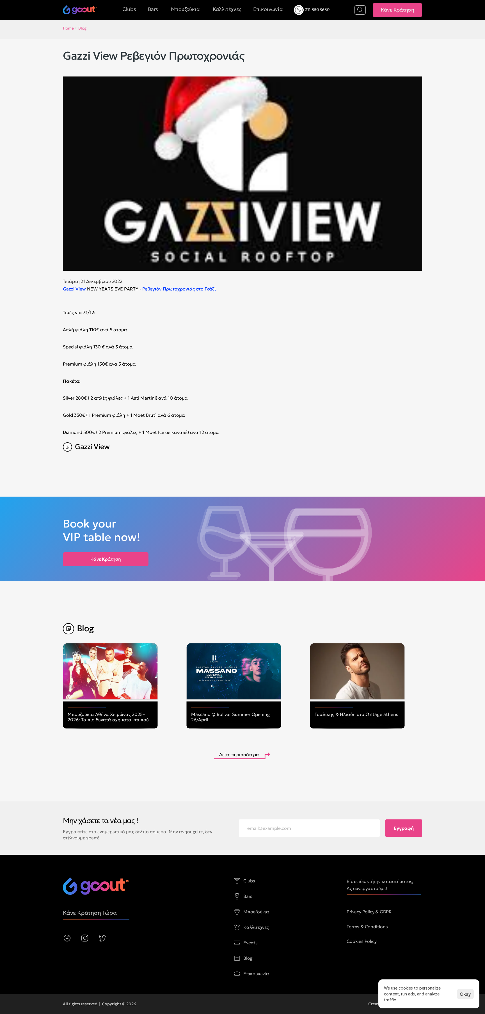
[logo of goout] (80, 9)
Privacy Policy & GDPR (369, 911)
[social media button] (67, 938)
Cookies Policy (361, 941)
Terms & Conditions (367, 926)
